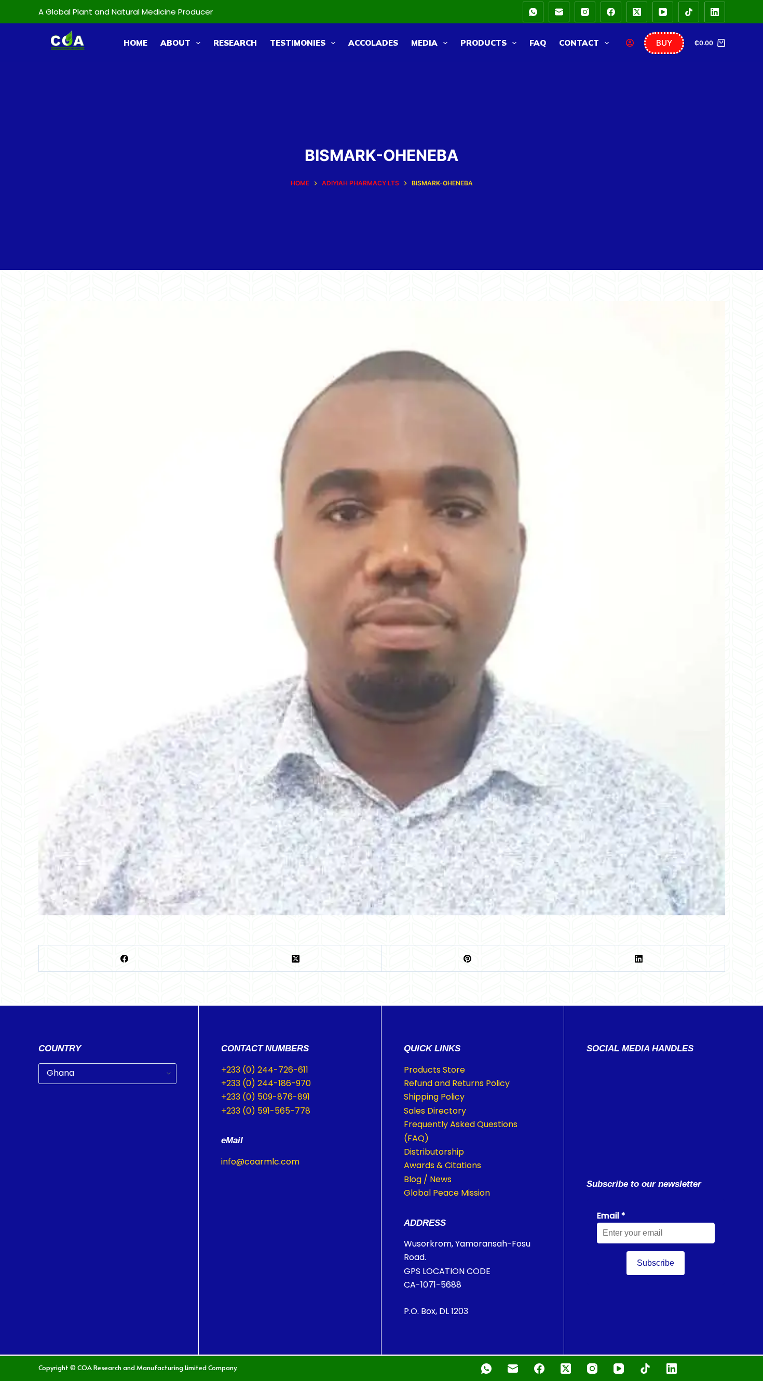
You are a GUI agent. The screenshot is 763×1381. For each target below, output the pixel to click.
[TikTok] (688, 12)
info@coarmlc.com (260, 1162)
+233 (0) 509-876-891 (265, 1097)
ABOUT (175, 43)
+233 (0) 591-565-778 (265, 1111)
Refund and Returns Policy (457, 1083)
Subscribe (655, 1262)
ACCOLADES (373, 43)
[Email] (559, 12)
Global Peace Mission (447, 1193)
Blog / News (428, 1179)
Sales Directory (435, 1111)
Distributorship (434, 1152)
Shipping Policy (434, 1097)
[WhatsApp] (533, 12)
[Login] (630, 43)
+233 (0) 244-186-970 (266, 1083)
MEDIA (424, 43)
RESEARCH (235, 43)
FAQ (537, 43)
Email (611, 1215)
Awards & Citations (442, 1165)
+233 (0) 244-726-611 (264, 1070)
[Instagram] (585, 12)
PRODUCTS (483, 43)
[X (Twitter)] (636, 12)
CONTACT (579, 43)
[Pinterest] (468, 958)
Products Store (434, 1070)
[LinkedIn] (714, 12)
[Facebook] (611, 12)
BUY (664, 43)
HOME (135, 43)
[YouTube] (662, 12)
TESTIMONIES (297, 43)
